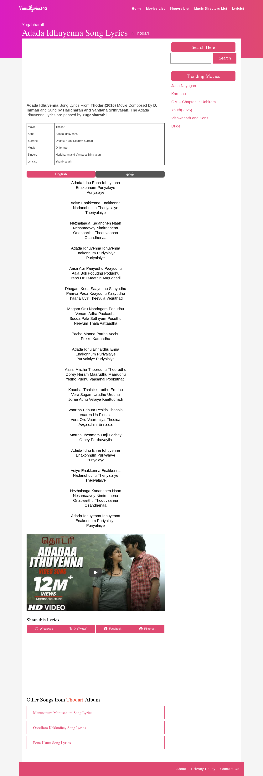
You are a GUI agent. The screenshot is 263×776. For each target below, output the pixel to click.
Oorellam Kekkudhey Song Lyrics (59, 727)
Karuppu (178, 94)
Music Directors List (210, 8)
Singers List (179, 8)
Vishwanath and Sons (189, 118)
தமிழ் (130, 174)
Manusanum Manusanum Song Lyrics (62, 712)
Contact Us (229, 769)
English (61, 174)
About (181, 769)
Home (136, 8)
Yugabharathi (34, 24)
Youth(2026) (181, 110)
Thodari (142, 33)
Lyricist (238, 8)
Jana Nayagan (183, 86)
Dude (175, 126)
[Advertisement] (96, 70)
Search (225, 58)
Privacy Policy (203, 769)
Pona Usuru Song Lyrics (52, 742)
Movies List (155, 8)
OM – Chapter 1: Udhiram (193, 102)
